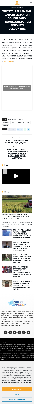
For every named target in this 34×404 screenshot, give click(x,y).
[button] (31, 363)
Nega (17, 394)
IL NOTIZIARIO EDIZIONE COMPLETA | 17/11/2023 (17, 140)
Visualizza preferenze (17, 399)
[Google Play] (24, 332)
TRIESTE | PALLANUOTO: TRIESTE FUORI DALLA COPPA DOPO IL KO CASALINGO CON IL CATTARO (17, 152)
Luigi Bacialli (3, 360)
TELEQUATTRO (21, 122)
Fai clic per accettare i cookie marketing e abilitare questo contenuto (17, 88)
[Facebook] (5, 332)
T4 (13, 122)
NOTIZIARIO (7, 122)
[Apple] (28, 332)
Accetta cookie (17, 389)
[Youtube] (15, 332)
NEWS (21, 119)
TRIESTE (6, 125)
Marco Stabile (8, 61)
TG (29, 122)
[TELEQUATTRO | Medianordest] (17, 1)
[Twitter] (10, 332)
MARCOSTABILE (13, 119)
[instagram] (19, 332)
